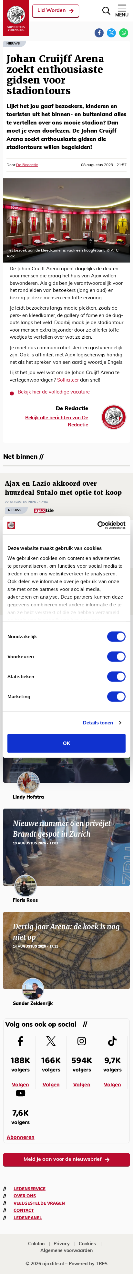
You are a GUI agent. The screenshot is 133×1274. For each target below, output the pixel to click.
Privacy (62, 1244)
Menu (121, 15)
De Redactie (27, 165)
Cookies (87, 1244)
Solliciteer (68, 380)
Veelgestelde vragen (39, 1203)
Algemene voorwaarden (66, 1251)
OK (66, 743)
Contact (24, 1210)
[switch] (116, 656)
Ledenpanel (28, 1218)
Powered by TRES (88, 1264)
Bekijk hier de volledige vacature (54, 392)
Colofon (36, 1244)
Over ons (25, 1196)
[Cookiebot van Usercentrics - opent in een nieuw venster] (97, 525)
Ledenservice (30, 1189)
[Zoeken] (106, 11)
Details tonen (98, 722)
